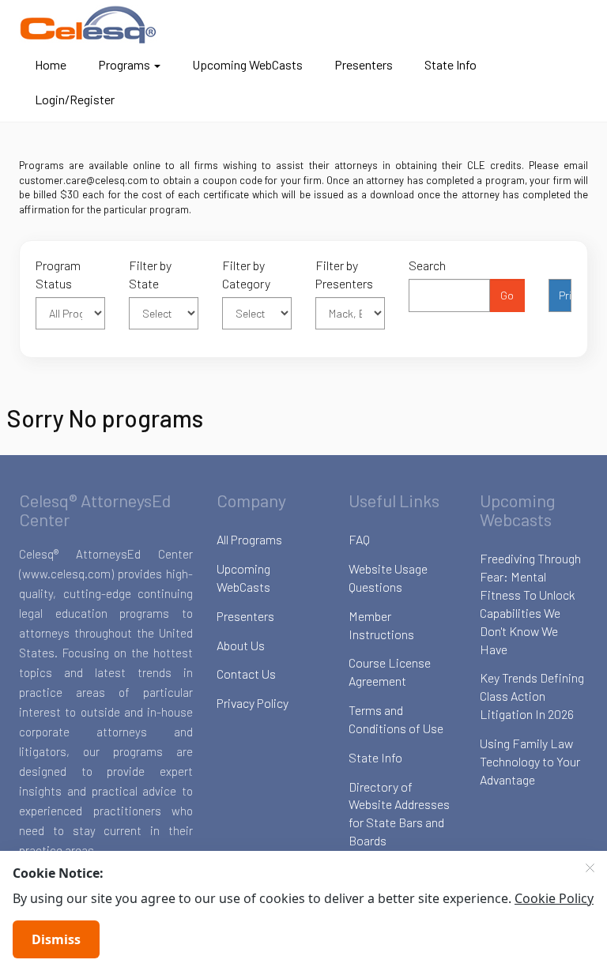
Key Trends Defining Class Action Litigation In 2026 (532, 695)
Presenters (363, 64)
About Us (241, 645)
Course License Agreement (390, 671)
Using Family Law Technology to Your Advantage (530, 761)
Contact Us (246, 673)
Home (50, 64)
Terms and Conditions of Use (396, 719)
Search (427, 265)
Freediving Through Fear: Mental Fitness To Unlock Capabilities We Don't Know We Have (530, 603)
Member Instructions (381, 625)
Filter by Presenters (344, 274)
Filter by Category (246, 274)
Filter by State (150, 274)
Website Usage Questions (388, 577)
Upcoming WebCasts (247, 64)
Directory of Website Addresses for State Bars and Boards (399, 814)
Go (507, 295)
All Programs (249, 539)
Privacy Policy (252, 702)
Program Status (58, 274)
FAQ (359, 539)
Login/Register (75, 99)
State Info (450, 64)
